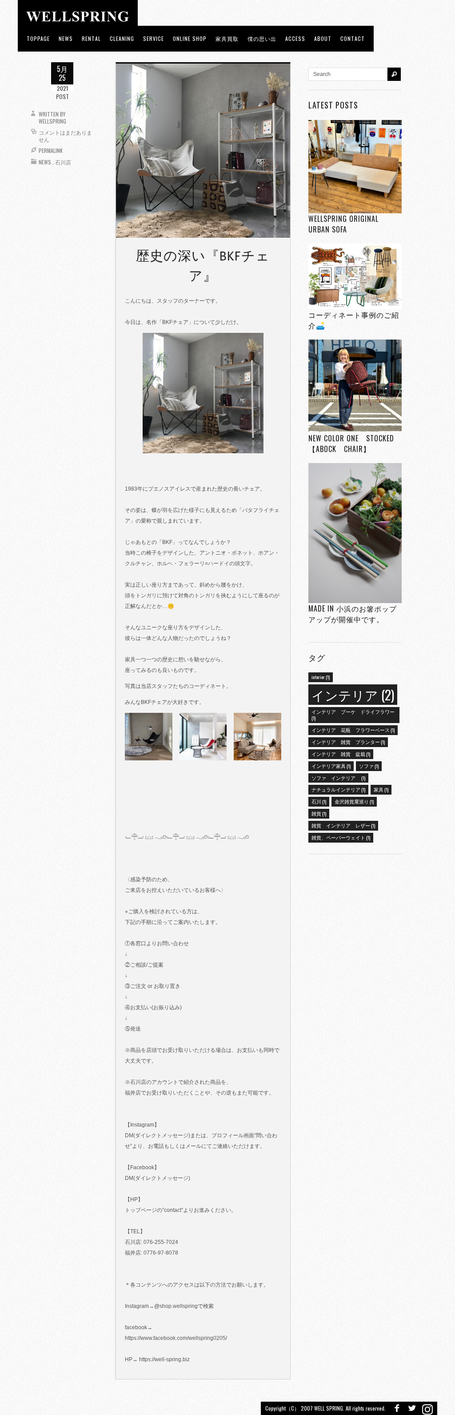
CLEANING (122, 38)
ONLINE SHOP (190, 38)
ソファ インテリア (338, 777)
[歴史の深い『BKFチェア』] (203, 150)
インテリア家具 (331, 765)
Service (153, 38)
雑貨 (318, 813)
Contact (352, 38)
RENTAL (91, 38)
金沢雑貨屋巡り (354, 801)
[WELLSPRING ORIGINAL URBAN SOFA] (355, 166)
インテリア (352, 694)
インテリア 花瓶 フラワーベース (353, 729)
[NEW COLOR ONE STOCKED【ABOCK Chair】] (355, 386)
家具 (381, 789)
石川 (318, 801)
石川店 (63, 162)
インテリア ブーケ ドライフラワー (353, 714)
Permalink (51, 150)
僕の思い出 (261, 38)
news (66, 38)
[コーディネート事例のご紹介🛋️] (355, 276)
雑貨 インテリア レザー (343, 825)
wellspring (52, 121)
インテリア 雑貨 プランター (348, 741)
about (322, 38)
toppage (38, 38)
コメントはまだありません (65, 135)
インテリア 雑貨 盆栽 (340, 753)
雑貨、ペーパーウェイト (340, 837)
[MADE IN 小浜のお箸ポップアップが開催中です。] (355, 533)
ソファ (369, 765)
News (45, 162)
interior (320, 676)
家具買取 (227, 38)
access (295, 38)
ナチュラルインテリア (338, 789)
